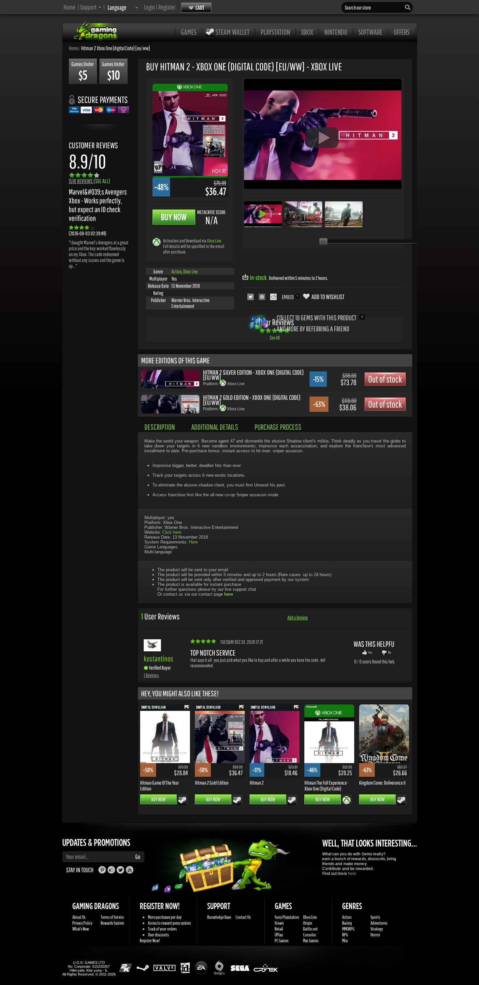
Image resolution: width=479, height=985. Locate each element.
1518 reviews (89, 181)
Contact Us (243, 917)
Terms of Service (112, 917)
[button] (90, 7)
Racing (347, 923)
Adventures (378, 923)
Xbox (307, 32)
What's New (80, 929)
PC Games (281, 940)
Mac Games (310, 940)
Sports (375, 917)
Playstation (275, 32)
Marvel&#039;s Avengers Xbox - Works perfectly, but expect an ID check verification (98, 205)
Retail (279, 929)
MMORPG (348, 929)
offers (402, 32)
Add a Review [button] (297, 617)
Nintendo (335, 32)
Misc (345, 940)
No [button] (389, 652)
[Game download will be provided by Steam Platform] (182, 801)
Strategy (376, 929)
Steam (279, 923)
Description (159, 426)
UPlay (279, 934)
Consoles (309, 934)
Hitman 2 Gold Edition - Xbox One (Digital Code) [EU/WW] (251, 400)
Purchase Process (277, 426)
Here (193, 542)
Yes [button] (370, 652)
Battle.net (310, 929)
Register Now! (150, 940)
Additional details (214, 426)
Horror (375, 934)
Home (70, 7)
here (352, 873)
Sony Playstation (287, 917)
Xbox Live (214, 240)
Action (176, 271)
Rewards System (112, 923)
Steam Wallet (233, 32)
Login (149, 7)
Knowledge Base (219, 917)
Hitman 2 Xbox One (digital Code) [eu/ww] (115, 48)
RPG (345, 934)
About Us (78, 917)
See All (274, 337)
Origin (307, 923)
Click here (171, 532)
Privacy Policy (82, 923)
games (188, 32)
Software (370, 32)
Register (166, 7)
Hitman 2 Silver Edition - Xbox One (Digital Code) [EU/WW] (253, 375)
